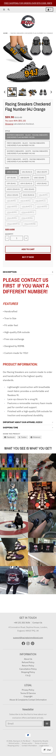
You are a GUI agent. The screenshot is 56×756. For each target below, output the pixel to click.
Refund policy (14, 743)
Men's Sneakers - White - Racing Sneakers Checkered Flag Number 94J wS (26, 160)
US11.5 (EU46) (27, 218)
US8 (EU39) (24, 178)
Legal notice (44, 745)
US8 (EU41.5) (40, 201)
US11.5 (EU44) (12, 195)
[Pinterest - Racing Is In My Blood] (32, 643)
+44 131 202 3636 (22, 622)
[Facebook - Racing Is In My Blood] (23, 643)
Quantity (9, 234)
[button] (12, 92)
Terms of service (41, 743)
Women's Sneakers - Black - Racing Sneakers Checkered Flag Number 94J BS (27, 136)
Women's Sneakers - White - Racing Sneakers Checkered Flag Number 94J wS (27, 152)
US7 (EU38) (11, 178)
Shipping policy (13, 745)
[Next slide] (51, 92)
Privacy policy (27, 743)
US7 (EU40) (11, 201)
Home (5, 33)
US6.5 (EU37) (42, 172)
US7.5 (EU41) (25, 201)
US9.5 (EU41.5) (26, 183)
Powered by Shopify (40, 741)
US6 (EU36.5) (27, 172)
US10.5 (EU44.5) (27, 212)
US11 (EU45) (12, 218)
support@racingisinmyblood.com (28, 637)
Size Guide (10, 229)
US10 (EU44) (12, 212)
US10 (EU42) (42, 183)
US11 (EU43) (29, 189)
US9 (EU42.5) (27, 206)
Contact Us (37, 622)
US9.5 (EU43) (42, 206)
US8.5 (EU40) (39, 178)
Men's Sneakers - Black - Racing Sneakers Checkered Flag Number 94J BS (26, 144)
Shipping (9, 124)
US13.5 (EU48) (30, 224)
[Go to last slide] (5, 92)
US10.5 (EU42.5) (13, 189)
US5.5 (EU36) (12, 172)
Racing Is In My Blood (21, 741)
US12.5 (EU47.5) (13, 224)
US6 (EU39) (43, 195)
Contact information (29, 745)
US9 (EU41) (11, 183)
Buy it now (28, 257)
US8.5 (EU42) (12, 206)
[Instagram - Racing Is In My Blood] (28, 643)
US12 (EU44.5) (28, 195)
